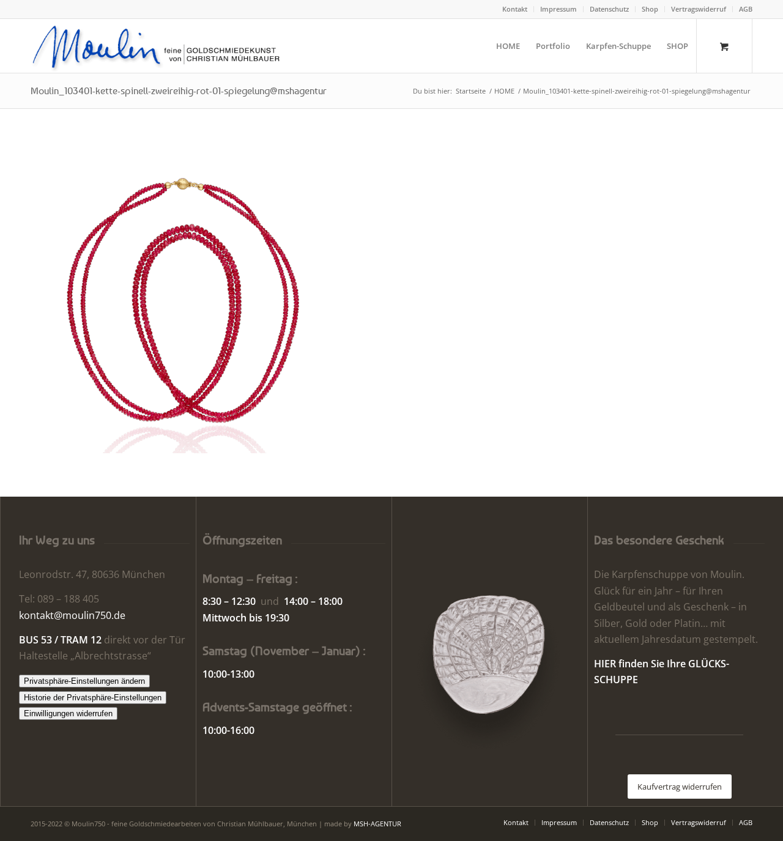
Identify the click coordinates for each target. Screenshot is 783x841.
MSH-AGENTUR (377, 823)
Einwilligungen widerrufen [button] (68, 713)
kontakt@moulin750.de (72, 615)
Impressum (558, 8)
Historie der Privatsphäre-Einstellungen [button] (92, 697)
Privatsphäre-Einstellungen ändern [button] (84, 681)
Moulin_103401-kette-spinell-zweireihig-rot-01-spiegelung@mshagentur (179, 90)
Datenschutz (609, 8)
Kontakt (514, 8)
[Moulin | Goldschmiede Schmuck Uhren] (159, 46)
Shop (650, 8)
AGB (745, 8)
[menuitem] (515, 9)
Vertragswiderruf (698, 8)
